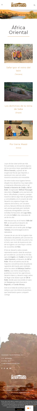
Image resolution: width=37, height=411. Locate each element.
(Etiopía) (18, 113)
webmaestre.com (24, 392)
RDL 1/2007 (21, 390)
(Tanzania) (18, 74)
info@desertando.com (13, 363)
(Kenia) (18, 148)
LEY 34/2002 (30, 390)
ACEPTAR (19, 409)
